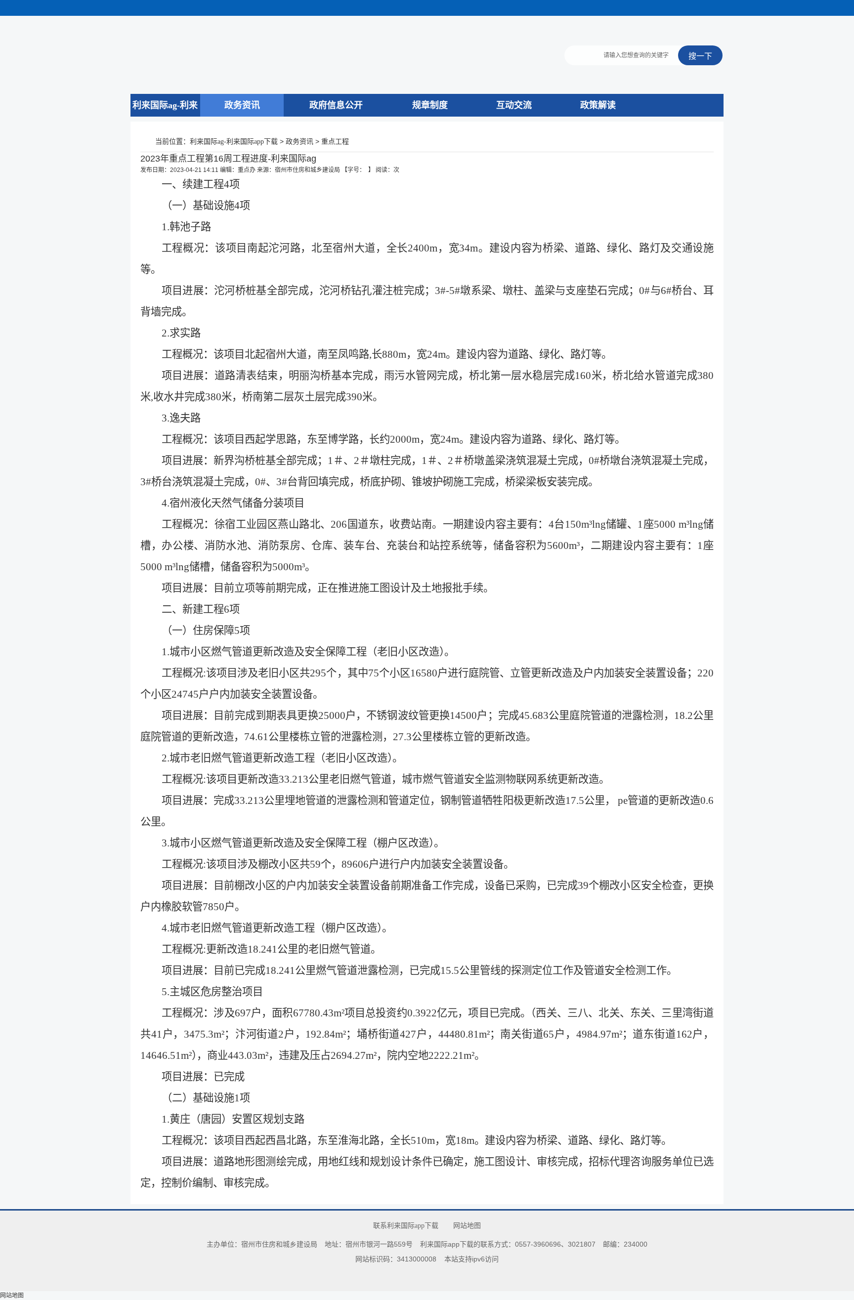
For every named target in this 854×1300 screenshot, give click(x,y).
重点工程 (335, 141)
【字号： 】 (358, 170)
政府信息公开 (336, 105)
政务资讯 (242, 105)
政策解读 (598, 105)
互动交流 (514, 105)
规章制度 (430, 105)
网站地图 (467, 1225)
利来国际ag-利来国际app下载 (165, 116)
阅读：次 (387, 170)
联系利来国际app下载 (405, 1225)
